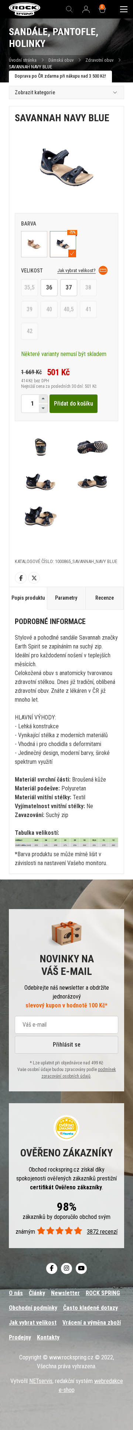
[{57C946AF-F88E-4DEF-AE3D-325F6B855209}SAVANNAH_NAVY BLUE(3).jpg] (92, 447)
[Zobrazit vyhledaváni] (69, 9)
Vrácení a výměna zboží (91, 1322)
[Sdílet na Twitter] (34, 578)
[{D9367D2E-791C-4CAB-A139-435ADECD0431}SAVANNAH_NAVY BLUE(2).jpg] (40, 447)
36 (49, 287)
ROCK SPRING (103, 1293)
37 (69, 287)
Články (37, 1293)
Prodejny (20, 1337)
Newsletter (65, 1293)
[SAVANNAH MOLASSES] (34, 244)
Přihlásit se (67, 1044)
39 (30, 309)
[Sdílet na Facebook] (21, 578)
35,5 (29, 287)
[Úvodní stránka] (24, 9)
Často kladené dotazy (90, 1307)
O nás (16, 1293)
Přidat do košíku (73, 403)
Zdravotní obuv (99, 60)
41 (88, 309)
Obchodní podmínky (33, 1307)
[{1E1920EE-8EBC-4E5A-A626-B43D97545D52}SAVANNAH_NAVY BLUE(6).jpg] (40, 516)
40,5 (69, 309)
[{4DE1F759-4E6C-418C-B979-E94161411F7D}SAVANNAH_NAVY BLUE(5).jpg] (92, 481)
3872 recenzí (102, 1231)
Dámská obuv (61, 60)
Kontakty (48, 1337)
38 (88, 287)
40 (49, 309)
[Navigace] (124, 9)
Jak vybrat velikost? (76, 270)
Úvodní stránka (23, 60)
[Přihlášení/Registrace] (86, 10)
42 (30, 331)
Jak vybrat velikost (33, 1322)
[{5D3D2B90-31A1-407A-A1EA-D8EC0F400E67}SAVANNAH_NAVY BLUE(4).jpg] (40, 481)
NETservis (40, 1381)
